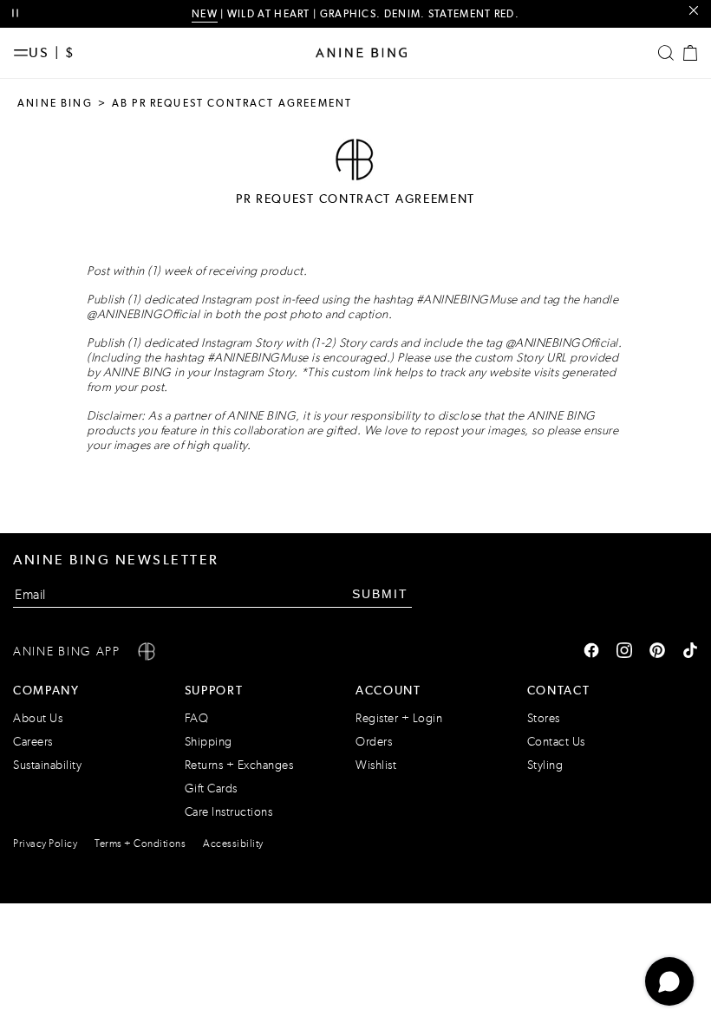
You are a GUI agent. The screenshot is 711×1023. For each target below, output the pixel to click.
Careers (33, 741)
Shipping (208, 741)
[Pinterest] (657, 651)
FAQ (197, 718)
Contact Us (556, 741)
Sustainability (47, 765)
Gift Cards (211, 788)
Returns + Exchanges (239, 765)
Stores (543, 718)
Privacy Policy (45, 843)
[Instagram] (624, 651)
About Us (37, 718)
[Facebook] (591, 651)
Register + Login (399, 718)
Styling (545, 765)
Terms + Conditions (140, 843)
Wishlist (376, 765)
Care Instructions (229, 812)
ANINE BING (55, 103)
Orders (374, 741)
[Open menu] (21, 53)
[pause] (15, 13)
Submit (380, 594)
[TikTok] (690, 651)
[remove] (693, 11)
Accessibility (233, 843)
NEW (205, 14)
